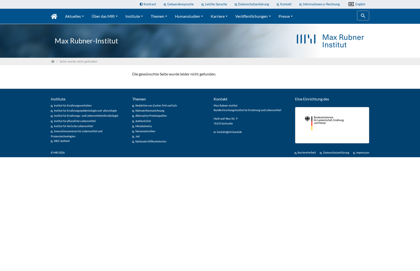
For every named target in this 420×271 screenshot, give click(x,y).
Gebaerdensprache (180, 4)
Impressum (362, 152)
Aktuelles (73, 16)
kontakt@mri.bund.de (229, 131)
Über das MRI (103, 16)
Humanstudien (187, 16)
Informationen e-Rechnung (321, 4)
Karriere (218, 16)
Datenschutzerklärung (253, 4)
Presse (284, 16)
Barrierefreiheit (307, 152)
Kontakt (286, 4)
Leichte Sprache (216, 4)
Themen (157, 16)
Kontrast (149, 4)
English (360, 4)
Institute (132, 16)
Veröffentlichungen (251, 16)
